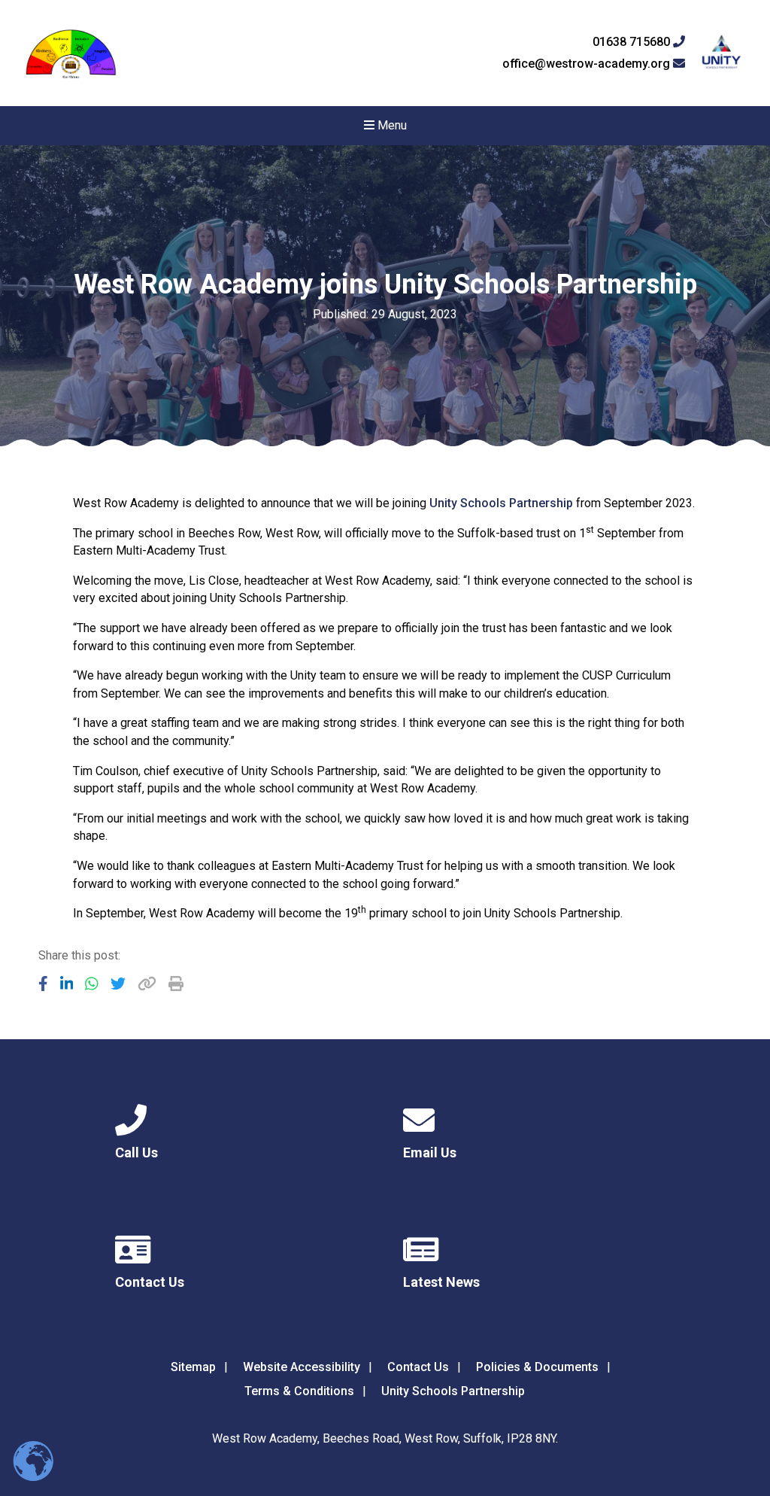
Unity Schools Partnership (501, 503)
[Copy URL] (147, 983)
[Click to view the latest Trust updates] (721, 53)
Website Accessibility (301, 1367)
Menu (390, 125)
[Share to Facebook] (43, 983)
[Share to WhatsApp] (92, 983)
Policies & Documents (537, 1367)
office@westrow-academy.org (587, 64)
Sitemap (193, 1367)
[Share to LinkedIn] (67, 983)
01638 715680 (633, 42)
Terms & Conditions (299, 1391)
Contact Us (418, 1367)
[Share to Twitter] (118, 983)
